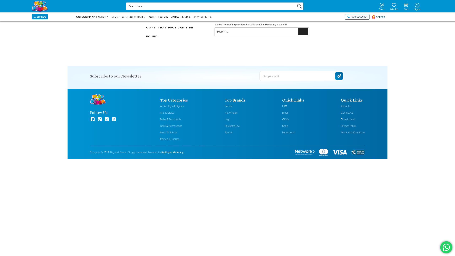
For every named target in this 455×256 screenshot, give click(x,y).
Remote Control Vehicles (128, 16)
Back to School (168, 132)
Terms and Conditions (353, 132)
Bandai (228, 106)
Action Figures (158, 16)
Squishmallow (232, 125)
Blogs (285, 112)
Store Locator (348, 119)
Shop (285, 125)
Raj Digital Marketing (172, 152)
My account (288, 132)
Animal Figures (181, 16)
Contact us (347, 112)
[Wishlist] (394, 4)
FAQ (284, 106)
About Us (346, 106)
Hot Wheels (231, 112)
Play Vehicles (203, 16)
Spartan (229, 132)
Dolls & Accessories (171, 125)
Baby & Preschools (170, 119)
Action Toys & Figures (172, 106)
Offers (285, 119)
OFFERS (380, 17)
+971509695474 (359, 16)
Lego (227, 119)
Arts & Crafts (167, 112)
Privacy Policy (348, 125)
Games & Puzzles (170, 138)
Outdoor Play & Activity (92, 16)
